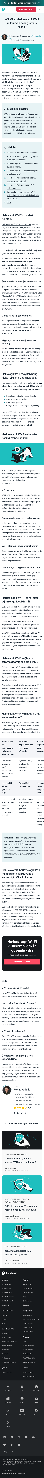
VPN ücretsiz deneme (9, 1362)
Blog (7, 1154)
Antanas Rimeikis (12, 1261)
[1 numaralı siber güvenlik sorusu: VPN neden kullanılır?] (22, 1140)
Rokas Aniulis (14, 36)
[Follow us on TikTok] (11, 1444)
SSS (9, 202)
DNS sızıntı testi (28, 1354)
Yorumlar (5, 1354)
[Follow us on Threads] (19, 1437)
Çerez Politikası (7, 1470)
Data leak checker (29, 1362)
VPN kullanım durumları (9, 1341)
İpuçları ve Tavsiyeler (15, 1202)
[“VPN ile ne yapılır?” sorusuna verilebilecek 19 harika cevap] (22, 1184)
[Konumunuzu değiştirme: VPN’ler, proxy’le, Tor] (22, 1232)
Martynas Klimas (12, 1216)
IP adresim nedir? (28, 1346)
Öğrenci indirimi (28, 1323)
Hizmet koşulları (20, 1473)
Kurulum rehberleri (29, 1376)
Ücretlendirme (6, 1305)
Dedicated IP (6, 1350)
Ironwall (4, 1319)
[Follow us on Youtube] (33, 1437)
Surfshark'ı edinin (22, 962)
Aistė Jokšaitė (10, 1168)
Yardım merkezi (28, 1372)
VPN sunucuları (7, 1346)
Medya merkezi (28, 1288)
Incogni (4, 1315)
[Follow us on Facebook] (4, 1437)
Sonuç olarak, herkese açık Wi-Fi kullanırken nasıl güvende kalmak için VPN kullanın (23, 195)
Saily (3, 1323)
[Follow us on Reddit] (4, 1444)
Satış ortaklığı (27, 1315)
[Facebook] (14, 1113)
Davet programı (28, 1331)
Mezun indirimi (27, 1327)
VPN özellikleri (6, 1337)
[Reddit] (25, 1113)
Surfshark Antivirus (8, 1297)
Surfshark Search (7, 1301)
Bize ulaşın (26, 1305)
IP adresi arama (28, 1350)
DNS (24, 1341)
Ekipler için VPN (7, 1372)
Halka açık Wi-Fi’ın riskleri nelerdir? (22, 153)
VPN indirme (6, 1358)
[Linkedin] (18, 1113)
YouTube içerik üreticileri (31, 1319)
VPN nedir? (5, 1333)
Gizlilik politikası (7, 1473)
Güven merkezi (28, 1293)
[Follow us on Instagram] (26, 1437)
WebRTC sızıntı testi (29, 1358)
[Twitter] (22, 1113)
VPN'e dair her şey (19, 1154)
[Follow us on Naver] (19, 1444)
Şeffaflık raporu (28, 1301)
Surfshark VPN (6, 1284)
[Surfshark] (3, 9)
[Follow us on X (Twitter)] (11, 1437)
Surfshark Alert (7, 1293)
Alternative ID (6, 1288)
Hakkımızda (27, 1284)
